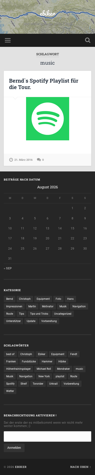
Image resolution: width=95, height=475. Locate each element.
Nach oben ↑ (80, 467)
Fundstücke (29, 361)
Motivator (47, 306)
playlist (60, 376)
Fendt (73, 354)
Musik (62, 306)
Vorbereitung (49, 321)
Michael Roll (44, 368)
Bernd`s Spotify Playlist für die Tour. (43, 84)
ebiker (47, 13)
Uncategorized (62, 313)
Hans (70, 298)
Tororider (38, 383)
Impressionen (14, 306)
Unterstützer (13, 321)
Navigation (79, 306)
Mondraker (63, 368)
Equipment (43, 298)
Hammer (47, 361)
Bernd (9, 298)
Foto (58, 298)
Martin (32, 306)
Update (31, 321)
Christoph (25, 298)
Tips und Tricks (39, 313)
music (79, 368)
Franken (11, 361)
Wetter (10, 391)
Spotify (10, 383)
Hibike (62, 361)
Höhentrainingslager (18, 368)
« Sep (8, 268)
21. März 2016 (23, 159)
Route (9, 313)
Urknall (53, 383)
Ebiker (41, 354)
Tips (21, 313)
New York (44, 376)
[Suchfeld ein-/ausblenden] (87, 40)
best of (10, 354)
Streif (24, 383)
